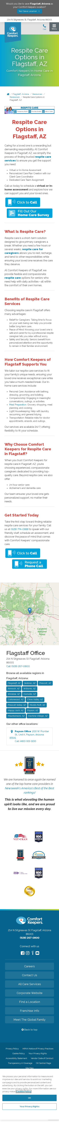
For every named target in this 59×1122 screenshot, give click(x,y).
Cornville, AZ (30, 694)
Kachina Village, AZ (38, 716)
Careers (29, 966)
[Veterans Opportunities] (20, 841)
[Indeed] (32, 953)
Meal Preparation (17, 404)
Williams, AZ (29, 688)
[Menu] (54, 27)
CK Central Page (43, 1063)
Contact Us (29, 975)
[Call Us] (44, 28)
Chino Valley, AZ (35, 699)
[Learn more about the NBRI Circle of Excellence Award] (29, 895)
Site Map (29, 1068)
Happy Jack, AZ (15, 710)
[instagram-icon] (27, 953)
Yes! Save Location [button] (28, 11)
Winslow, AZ (14, 694)
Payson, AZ (32, 710)
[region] (29, 1094)
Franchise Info (29, 1010)
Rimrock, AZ (14, 688)
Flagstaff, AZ (14, 683)
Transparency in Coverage (20, 1063)
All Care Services (29, 984)
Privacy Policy (12, 1048)
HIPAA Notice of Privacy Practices (37, 1048)
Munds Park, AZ (37, 705)
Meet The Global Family (29, 1019)
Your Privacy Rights (37, 1053)
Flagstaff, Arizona (21, 94)
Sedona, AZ (30, 683)
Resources (37, 94)
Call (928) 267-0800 (18, 666)
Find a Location (29, 1001)
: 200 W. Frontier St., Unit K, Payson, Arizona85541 (29, 736)
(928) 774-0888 (19, 529)
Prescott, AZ (45, 683)
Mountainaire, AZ (16, 716)
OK (29, 1098)
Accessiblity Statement (16, 1058)
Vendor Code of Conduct (42, 1058)
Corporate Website (29, 993)
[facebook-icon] (22, 953)
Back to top (30, 1029)
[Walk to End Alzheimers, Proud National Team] (20, 874)
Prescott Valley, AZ (17, 705)
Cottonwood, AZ (15, 699)
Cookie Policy (18, 1053)
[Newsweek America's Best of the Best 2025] (20, 859)
